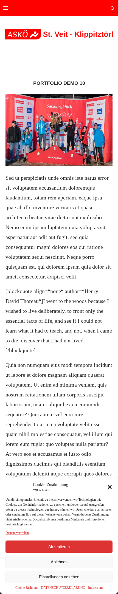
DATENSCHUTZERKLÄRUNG (63, 588)
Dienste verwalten (17, 533)
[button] (110, 487)
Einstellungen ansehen (59, 577)
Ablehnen (59, 561)
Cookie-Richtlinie (26, 588)
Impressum (95, 588)
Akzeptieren (59, 546)
